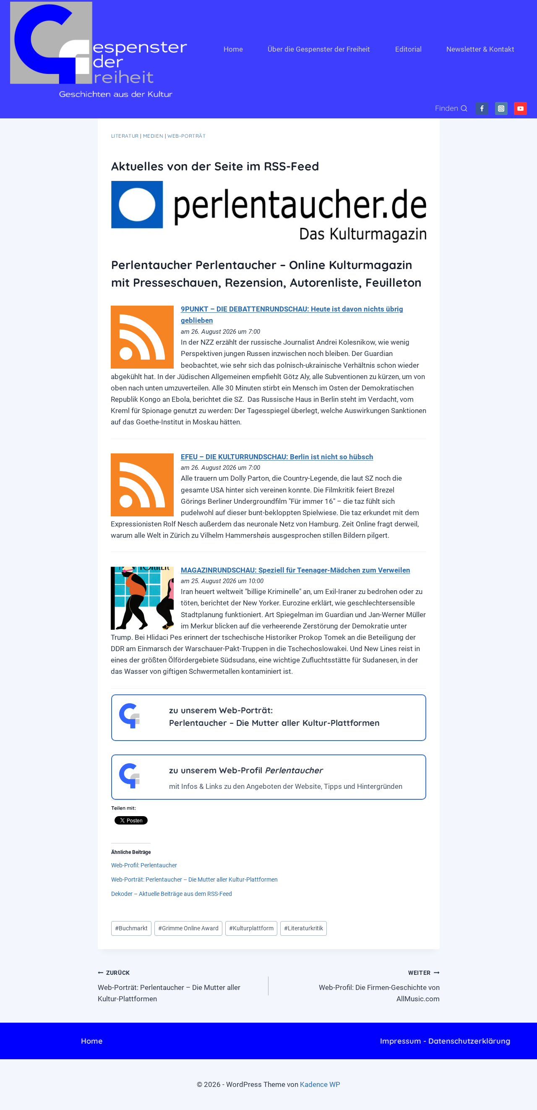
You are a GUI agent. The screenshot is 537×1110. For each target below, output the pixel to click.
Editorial (408, 49)
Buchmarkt (131, 928)
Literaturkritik (303, 928)
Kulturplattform (251, 928)
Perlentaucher (151, 264)
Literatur (125, 136)
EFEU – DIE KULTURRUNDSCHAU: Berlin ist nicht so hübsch (277, 457)
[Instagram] (501, 108)
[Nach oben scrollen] (494, 1097)
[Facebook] (482, 108)
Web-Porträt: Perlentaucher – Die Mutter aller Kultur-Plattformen (194, 879)
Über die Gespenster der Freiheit (319, 49)
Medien (153, 136)
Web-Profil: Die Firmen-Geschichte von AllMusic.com (379, 986)
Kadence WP (320, 1084)
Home (233, 49)
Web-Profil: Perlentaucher (144, 865)
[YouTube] (520, 108)
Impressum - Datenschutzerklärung (445, 1041)
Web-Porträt (186, 136)
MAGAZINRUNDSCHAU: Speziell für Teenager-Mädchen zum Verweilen (295, 570)
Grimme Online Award (188, 928)
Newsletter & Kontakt (480, 49)
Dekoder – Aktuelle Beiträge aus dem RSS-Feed (171, 893)
